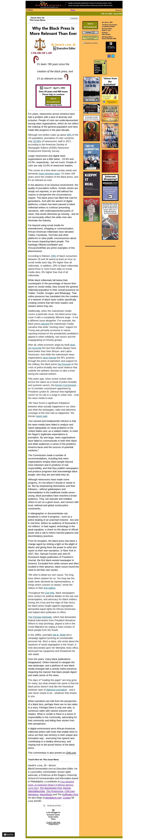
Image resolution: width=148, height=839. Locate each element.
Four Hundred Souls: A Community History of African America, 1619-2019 (51, 784)
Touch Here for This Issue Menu (37, 19)
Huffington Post (70, 794)
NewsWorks (46, 794)
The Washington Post (51, 788)
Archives (29, 10)
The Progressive (54, 791)
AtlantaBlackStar (36, 791)
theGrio (67, 788)
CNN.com (71, 752)
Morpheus (33, 794)
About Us (119, 10)
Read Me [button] (9, 834)
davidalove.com (53, 797)
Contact (67, 797)
